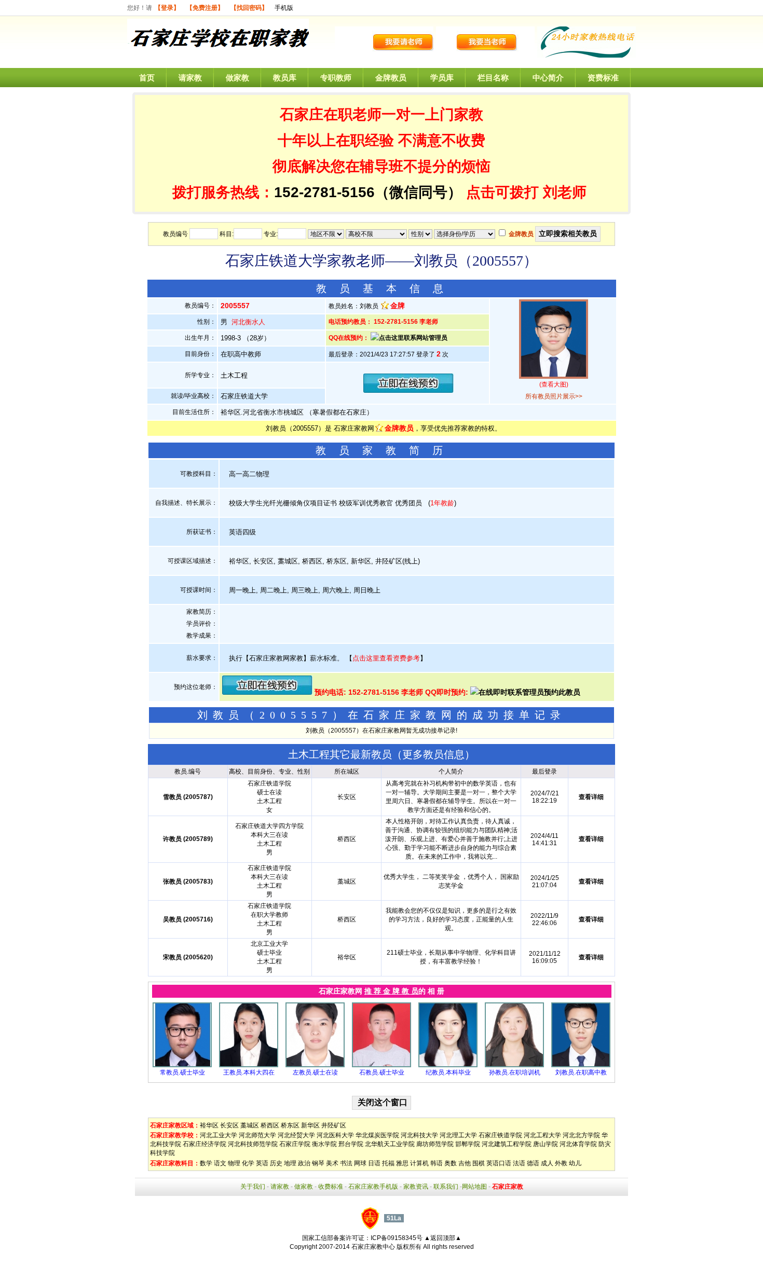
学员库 (442, 77)
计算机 (419, 1163)
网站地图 (474, 1186)
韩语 (436, 1163)
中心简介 (548, 77)
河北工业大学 (218, 1135)
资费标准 (603, 77)
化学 (248, 1163)
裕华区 (209, 1125)
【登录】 (167, 7)
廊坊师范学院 (435, 1144)
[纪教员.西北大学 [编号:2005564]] (448, 1065)
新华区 (310, 1125)
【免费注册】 (205, 7)
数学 (206, 1163)
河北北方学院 (581, 1135)
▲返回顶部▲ (442, 1238)
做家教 (237, 77)
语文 (220, 1163)
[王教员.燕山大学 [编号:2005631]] (248, 1065)
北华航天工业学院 (390, 1144)
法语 (519, 1163)
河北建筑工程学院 (507, 1144)
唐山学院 (545, 1144)
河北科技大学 (419, 1135)
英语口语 (498, 1163)
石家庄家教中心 (373, 1246)
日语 (374, 1163)
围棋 (478, 1163)
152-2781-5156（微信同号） (370, 192)
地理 (290, 1163)
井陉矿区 (333, 1125)
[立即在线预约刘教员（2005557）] (408, 390)
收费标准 (330, 1186)
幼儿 (575, 1163)
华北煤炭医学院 (377, 1135)
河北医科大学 (335, 1135)
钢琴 (318, 1163)
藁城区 (249, 1125)
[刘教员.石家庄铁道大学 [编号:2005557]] (580, 1065)
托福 (388, 1163)
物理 (234, 1163)
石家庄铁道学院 (500, 1135)
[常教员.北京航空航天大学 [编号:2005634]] (182, 1065)
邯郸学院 (467, 1144)
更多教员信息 (433, 754)
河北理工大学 (458, 1135)
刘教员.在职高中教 (581, 1072)
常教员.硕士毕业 (182, 1072)
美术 (332, 1163)
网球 (360, 1163)
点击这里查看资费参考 (386, 658)
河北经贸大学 (296, 1135)
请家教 (190, 77)
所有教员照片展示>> (553, 396)
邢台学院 (350, 1144)
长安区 (229, 1125)
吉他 (464, 1163)
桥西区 (270, 1125)
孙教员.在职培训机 (514, 1072)
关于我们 (252, 1186)
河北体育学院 (578, 1144)
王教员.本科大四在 (249, 1072)
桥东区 (290, 1125)
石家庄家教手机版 (373, 1186)
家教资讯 (415, 1186)
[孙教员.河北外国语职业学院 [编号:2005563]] (514, 1065)
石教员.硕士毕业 (381, 1072)
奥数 (450, 1163)
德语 (533, 1163)
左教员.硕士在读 (315, 1072)
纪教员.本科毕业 (448, 1072)
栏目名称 (493, 77)
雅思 (402, 1163)
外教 (561, 1163)
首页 (147, 77)
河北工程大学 (542, 1135)
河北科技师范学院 (253, 1144)
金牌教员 (390, 77)
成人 (547, 1163)
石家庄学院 (294, 1144)
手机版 (284, 7)
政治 (304, 1163)
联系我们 (445, 1186)
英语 (262, 1163)
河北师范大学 (257, 1135)
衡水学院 (324, 1144)
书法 (346, 1163)
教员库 (284, 77)
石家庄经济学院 (204, 1144)
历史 (276, 1163)
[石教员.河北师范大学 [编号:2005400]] (381, 1065)
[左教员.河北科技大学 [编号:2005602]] (315, 1065)
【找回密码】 (249, 7)
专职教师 (335, 77)
